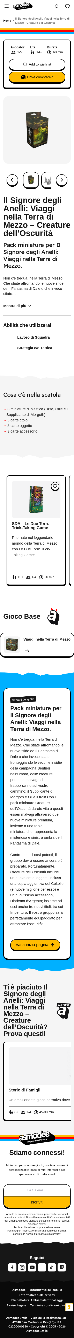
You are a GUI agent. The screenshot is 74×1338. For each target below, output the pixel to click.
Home (7, 20)
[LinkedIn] (42, 1267)
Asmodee (18, 1290)
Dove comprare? (40, 77)
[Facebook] (12, 1267)
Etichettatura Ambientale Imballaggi (37, 1300)
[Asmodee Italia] (22, 6)
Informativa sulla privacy (37, 1295)
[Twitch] (62, 1267)
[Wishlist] (67, 6)
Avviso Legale (16, 1305)
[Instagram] (22, 1267)
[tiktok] (52, 1267)
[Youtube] (32, 1267)
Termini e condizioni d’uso (48, 1305)
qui (41, 1220)
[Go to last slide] (12, 180)
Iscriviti (37, 1202)
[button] (31, 180)
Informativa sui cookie (46, 1290)
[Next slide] (61, 180)
